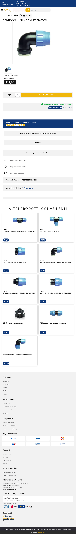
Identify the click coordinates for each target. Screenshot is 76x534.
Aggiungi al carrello (47, 95)
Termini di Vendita (8, 422)
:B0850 (5, 229)
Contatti (5, 413)
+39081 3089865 (14, 485)
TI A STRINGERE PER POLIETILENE (49, 231)
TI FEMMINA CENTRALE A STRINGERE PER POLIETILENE (19, 231)
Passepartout (41, 532)
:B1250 (42, 260)
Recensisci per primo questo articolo (38, 153)
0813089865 (20, 1)
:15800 (5, 322)
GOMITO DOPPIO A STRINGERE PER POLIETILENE (17, 355)
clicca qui (21, 500)
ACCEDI (9, 15)
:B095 (5, 291)
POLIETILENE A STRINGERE (15, 125)
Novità (5, 391)
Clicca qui (28, 188)
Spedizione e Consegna (10, 407)
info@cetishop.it (7, 4)
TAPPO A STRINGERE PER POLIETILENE (14, 262)
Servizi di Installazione (9, 472)
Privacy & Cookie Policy (10, 429)
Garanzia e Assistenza (9, 426)
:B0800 (42, 229)
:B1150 (5, 260)
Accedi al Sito (7, 454)
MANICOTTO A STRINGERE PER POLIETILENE (53, 324)
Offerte (5, 388)
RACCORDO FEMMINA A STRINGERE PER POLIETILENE (55, 293)
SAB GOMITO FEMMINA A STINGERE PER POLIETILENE (55, 262)
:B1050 (42, 322)
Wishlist (5, 464)
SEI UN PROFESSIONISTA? (19, 10)
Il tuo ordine (6, 403)
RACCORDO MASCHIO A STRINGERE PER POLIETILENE (19, 293)
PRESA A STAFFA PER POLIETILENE (13, 324)
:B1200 (5, 353)
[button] (27, 10)
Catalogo (6, 384)
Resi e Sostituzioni (8, 410)
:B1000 (42, 291)
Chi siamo (6, 381)
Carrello (5, 457)
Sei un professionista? (9, 475)
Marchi (5, 394)
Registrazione (7, 460)
